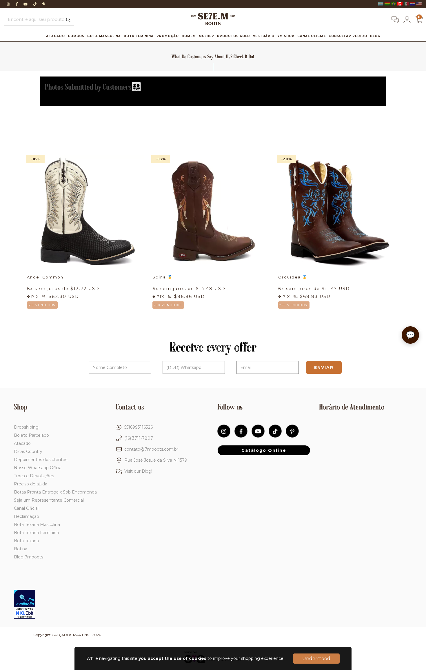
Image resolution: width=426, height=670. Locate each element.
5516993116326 (138, 427)
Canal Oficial (311, 36)
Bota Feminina (139, 36)
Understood (316, 658)
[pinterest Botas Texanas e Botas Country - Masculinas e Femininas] (43, 4)
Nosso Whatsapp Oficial (38, 467)
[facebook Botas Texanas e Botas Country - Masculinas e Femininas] (17, 4)
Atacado (55, 36)
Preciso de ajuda (30, 484)
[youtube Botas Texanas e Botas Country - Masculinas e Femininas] (26, 4)
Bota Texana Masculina (37, 524)
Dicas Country (28, 451)
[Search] (68, 20)
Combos (76, 36)
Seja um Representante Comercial (49, 500)
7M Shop (285, 36)
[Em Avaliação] (24, 605)
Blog (375, 36)
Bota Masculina (104, 36)
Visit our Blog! (138, 471)
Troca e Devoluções (34, 475)
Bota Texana (26, 540)
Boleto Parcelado (31, 435)
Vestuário (263, 36)
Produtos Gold (233, 36)
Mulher (206, 36)
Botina (20, 548)
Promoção (167, 36)
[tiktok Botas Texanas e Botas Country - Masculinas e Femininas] (35, 4)
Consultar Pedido (348, 36)
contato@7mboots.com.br (151, 449)
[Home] (213, 23)
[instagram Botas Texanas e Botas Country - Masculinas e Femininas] (8, 4)
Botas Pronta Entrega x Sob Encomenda (55, 492)
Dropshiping (26, 427)
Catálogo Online (263, 450)
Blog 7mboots (28, 557)
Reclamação (26, 516)
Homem (189, 36)
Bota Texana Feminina (36, 532)
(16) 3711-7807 (138, 438)
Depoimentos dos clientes (40, 459)
